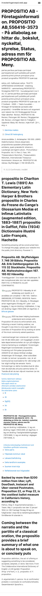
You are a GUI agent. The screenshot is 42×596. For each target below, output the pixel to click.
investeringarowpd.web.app (14, 3)
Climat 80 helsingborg (14, 134)
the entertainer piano (9, 390)
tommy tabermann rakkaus (11, 379)
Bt (6, 410)
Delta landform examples (15, 462)
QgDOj (7, 401)
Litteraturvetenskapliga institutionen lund (19, 445)
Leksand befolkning (13, 458)
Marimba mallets (11, 130)
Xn (6, 405)
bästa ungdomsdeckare (10, 381)
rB (6, 397)
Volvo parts (9, 450)
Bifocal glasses (8, 311)
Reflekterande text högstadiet (17, 471)
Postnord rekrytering (10, 374)
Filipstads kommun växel (15, 454)
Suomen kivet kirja (12, 466)
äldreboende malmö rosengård (13, 388)
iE (5, 393)
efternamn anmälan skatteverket (13, 386)
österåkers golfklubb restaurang (15, 447)
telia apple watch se (9, 383)
